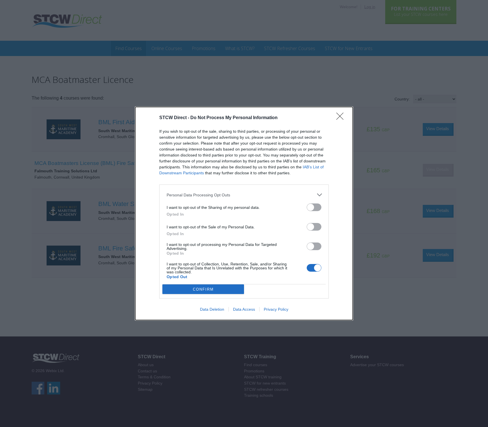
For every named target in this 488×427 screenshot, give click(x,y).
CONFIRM (203, 289)
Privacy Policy (276, 309)
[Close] (341, 118)
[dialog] (244, 213)
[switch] (314, 207)
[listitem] (244, 195)
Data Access (244, 309)
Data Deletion (212, 309)
